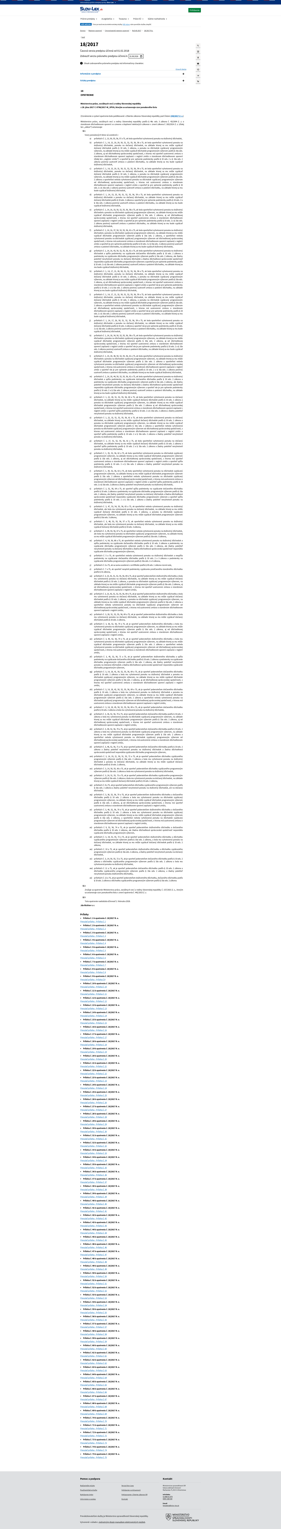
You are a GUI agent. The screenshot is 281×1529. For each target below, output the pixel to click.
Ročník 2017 (136, 30)
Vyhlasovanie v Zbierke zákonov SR (134, 1494)
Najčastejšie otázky (87, 1485)
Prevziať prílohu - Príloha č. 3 (93, 936)
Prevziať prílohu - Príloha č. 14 (93, 1015)
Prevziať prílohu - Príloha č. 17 (93, 1037)
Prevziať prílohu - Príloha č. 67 (93, 1399)
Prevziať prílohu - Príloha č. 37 (93, 1182)
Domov (83, 30)
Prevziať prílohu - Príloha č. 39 (93, 1196)
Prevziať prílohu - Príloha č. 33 (93, 1153)
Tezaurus (123, 18)
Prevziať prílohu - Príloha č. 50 (93, 1276)
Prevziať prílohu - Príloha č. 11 (93, 994)
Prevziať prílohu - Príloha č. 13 (93, 1008)
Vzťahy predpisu (87, 80)
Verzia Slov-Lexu (128, 1485)
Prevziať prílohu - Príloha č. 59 (93, 1341)
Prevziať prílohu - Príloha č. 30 (93, 1131)
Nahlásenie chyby (86, 1494)
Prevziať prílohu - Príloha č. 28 (93, 1117)
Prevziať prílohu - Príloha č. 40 (93, 1204)
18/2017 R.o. (148, 30)
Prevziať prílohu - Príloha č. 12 (93, 1001)
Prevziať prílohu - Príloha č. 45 (93, 1240)
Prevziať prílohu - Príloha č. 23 (93, 1081)
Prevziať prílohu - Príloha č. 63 (93, 1370)
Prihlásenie (195, 10)
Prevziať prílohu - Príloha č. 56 (93, 1319)
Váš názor (126, 24)
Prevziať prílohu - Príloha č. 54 (93, 1305)
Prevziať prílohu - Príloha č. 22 (93, 1073)
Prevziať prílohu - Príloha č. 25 (93, 1095)
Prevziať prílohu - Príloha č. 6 (93, 958)
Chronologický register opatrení (117, 30)
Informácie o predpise (90, 73)
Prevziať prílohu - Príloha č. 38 (93, 1189)
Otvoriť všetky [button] (181, 69)
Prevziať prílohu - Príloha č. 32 (93, 1146)
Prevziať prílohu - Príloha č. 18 (93, 1044)
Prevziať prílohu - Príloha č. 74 (93, 1450)
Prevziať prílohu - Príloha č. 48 (93, 1262)
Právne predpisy (87, 18)
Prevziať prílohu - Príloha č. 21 (93, 1066)
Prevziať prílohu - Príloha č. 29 (93, 1124)
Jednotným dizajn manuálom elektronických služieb (122, 1522)
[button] (198, 45)
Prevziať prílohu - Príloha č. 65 (93, 1385)
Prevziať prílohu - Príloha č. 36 (93, 1175)
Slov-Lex (110, 2)
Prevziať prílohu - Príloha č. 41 (93, 1211)
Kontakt (125, 1499)
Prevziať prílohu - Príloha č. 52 (93, 1291)
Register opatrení (95, 30)
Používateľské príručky (88, 1490)
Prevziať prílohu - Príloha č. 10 (93, 986)
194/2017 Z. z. (176, 116)
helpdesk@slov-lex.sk (171, 1505)
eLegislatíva (107, 18)
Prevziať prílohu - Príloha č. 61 (93, 1356)
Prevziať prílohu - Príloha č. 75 (93, 1457)
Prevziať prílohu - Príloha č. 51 (93, 1283)
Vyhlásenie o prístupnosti (131, 1490)
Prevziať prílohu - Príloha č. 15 (93, 1023)
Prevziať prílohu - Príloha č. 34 (93, 1160)
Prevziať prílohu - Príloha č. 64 (93, 1377)
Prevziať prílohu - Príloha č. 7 (93, 965)
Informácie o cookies (88, 1499)
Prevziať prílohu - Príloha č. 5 (93, 950)
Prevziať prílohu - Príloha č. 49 (93, 1269)
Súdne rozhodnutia (156, 18)
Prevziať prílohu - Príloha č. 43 (93, 1225)
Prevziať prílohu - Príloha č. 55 (93, 1312)
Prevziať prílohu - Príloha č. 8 (93, 972)
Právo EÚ (137, 18)
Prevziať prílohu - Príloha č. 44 (93, 1233)
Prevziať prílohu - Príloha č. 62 (93, 1363)
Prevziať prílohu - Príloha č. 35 (93, 1167)
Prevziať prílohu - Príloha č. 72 (93, 1435)
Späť (83, 37)
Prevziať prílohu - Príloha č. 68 (93, 1406)
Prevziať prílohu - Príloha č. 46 (93, 1247)
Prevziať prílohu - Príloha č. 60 (93, 1348)
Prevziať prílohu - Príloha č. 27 (93, 1109)
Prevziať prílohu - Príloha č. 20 (93, 1059)
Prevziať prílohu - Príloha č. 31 (93, 1138)
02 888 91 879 (168, 1497)
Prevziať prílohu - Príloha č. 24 (93, 1088)
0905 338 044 (167, 1499)
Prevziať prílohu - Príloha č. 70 (93, 1421)
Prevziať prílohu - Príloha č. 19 (93, 1052)
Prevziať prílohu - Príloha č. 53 (93, 1298)
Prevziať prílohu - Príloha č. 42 (93, 1218)
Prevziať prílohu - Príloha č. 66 (93, 1392)
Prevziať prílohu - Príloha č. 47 (93, 1254)
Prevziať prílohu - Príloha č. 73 (93, 1443)
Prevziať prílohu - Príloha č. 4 (93, 943)
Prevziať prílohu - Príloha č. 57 (93, 1327)
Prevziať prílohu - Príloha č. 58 (93, 1334)
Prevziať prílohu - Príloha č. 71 (93, 1428)
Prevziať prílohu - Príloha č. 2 (93, 928)
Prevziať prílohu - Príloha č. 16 (93, 1030)
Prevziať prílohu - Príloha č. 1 (93, 921)
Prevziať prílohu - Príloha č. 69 (93, 1414)
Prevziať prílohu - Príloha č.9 (92, 979)
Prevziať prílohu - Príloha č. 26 (93, 1102)
